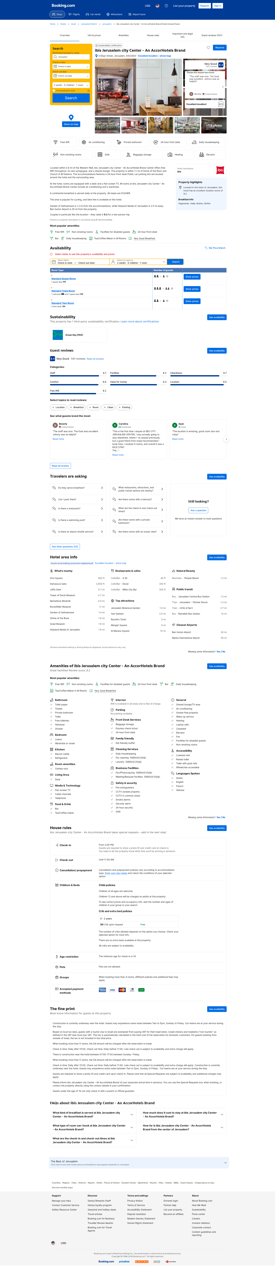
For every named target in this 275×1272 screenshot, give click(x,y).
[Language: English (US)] (157, 6)
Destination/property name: (66, 53)
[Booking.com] (63, 6)
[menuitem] (57, 14)
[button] (71, 85)
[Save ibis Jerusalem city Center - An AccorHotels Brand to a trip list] (208, 47)
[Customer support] (166, 6)
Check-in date (59, 62)
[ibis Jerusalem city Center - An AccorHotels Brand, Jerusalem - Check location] (96, 56)
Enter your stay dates (116, 873)
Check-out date (60, 71)
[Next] (223, 87)
